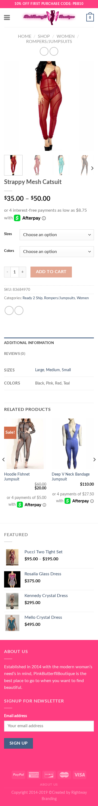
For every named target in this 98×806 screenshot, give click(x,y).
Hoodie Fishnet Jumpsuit (17, 477)
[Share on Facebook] (9, 310)
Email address (15, 716)
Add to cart (51, 272)
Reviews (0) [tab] (14, 353)
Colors (9, 251)
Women (66, 36)
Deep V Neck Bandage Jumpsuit (71, 477)
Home (24, 36)
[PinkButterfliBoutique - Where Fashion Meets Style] (49, 17)
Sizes (8, 234)
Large (39, 370)
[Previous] (13, 106)
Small (66, 370)
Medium (53, 370)
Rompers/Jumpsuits (49, 41)
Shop (44, 36)
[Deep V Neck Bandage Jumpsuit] (73, 443)
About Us (49, 784)
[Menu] (7, 17)
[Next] (85, 106)
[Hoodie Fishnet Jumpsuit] (25, 443)
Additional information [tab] (29, 343)
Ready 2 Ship (32, 298)
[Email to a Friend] (18, 310)
